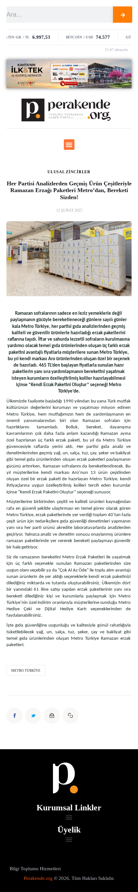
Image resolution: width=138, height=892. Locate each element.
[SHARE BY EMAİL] (52, 716)
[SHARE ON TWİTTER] (33, 716)
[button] (69, 144)
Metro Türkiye (25, 670)
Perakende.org (38, 878)
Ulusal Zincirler (69, 172)
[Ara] (123, 14)
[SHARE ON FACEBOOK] (14, 716)
